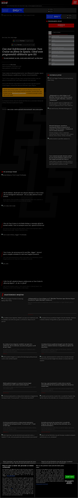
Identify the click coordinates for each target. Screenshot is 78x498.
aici (12, 488)
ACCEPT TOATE (70, 476)
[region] (39, 480)
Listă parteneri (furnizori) (42, 484)
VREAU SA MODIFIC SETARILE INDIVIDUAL (69, 482)
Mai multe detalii (11, 475)
